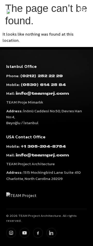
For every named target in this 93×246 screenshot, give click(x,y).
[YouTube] (24, 233)
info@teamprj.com (42, 93)
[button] (82, 9)
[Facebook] (38, 233)
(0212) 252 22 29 (41, 76)
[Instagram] (11, 233)
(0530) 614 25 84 (43, 85)
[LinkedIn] (51, 233)
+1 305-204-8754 (43, 146)
